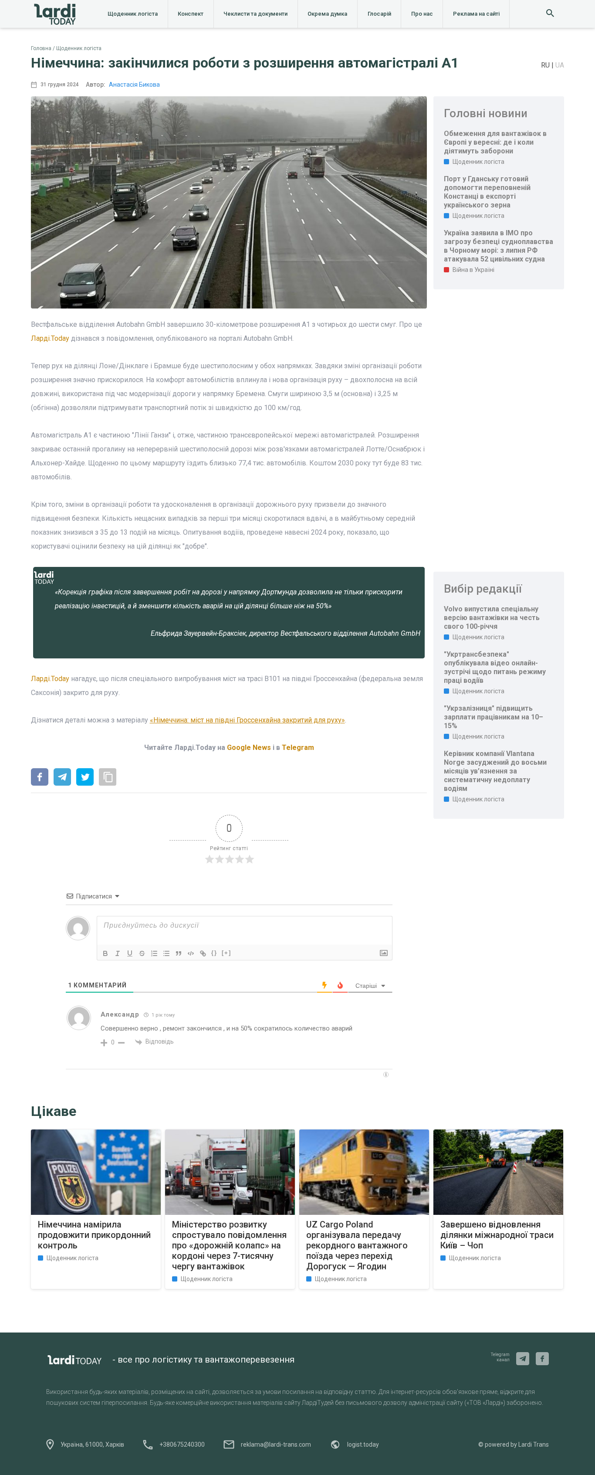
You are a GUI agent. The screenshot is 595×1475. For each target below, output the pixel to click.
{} (214, 952)
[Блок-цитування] (178, 953)
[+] (226, 952)
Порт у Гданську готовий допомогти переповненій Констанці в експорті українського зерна (487, 192)
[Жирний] (105, 953)
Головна (41, 48)
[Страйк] (142, 953)
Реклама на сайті (476, 13)
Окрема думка (327, 13)
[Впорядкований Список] (154, 953)
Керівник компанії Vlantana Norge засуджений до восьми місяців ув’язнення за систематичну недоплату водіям (495, 771)
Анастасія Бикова (134, 84)
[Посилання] (203, 953)
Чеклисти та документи (255, 13)
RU (546, 65)
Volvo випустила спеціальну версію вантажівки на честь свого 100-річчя (492, 618)
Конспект (190, 13)
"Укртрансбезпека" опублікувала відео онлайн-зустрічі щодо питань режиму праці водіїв (495, 667)
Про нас (422, 13)
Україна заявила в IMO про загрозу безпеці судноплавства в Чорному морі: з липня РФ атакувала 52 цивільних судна (498, 246)
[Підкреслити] (130, 953)
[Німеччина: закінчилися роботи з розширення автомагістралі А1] (39, 777)
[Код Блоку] (191, 953)
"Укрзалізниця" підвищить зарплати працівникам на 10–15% (493, 717)
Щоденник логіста (133, 13)
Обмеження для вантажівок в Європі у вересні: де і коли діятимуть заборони (495, 142)
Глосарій (379, 13)
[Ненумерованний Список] (166, 953)
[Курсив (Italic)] (118, 953)
